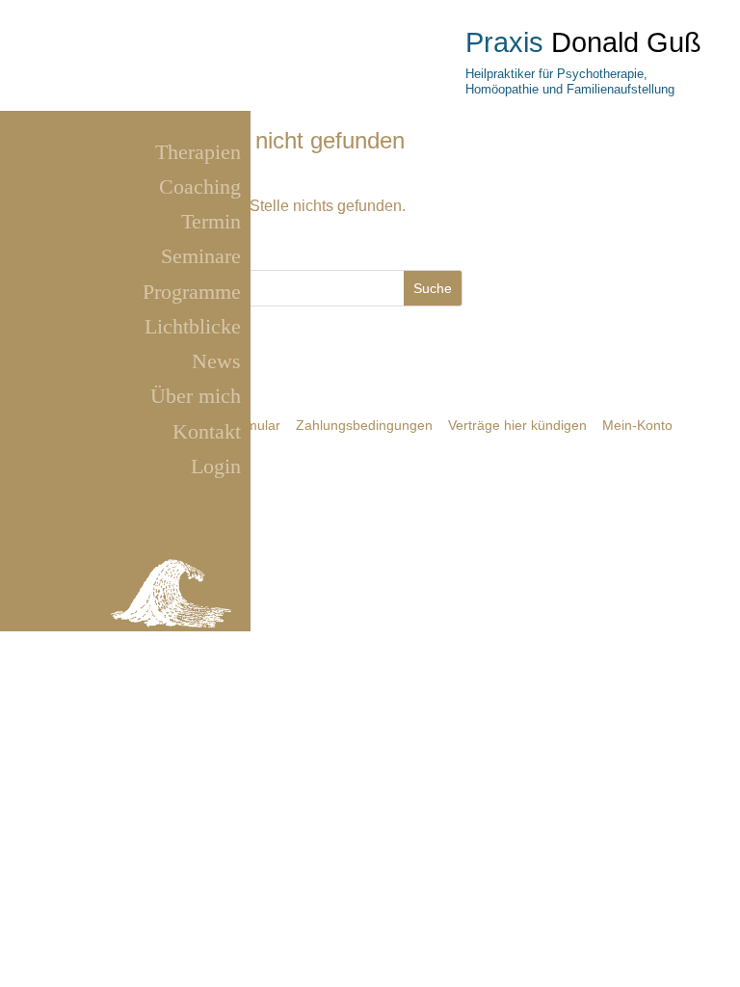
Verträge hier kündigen (517, 425)
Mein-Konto (637, 425)
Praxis (504, 42)
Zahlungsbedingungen (364, 425)
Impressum (126, 641)
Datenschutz (198, 641)
